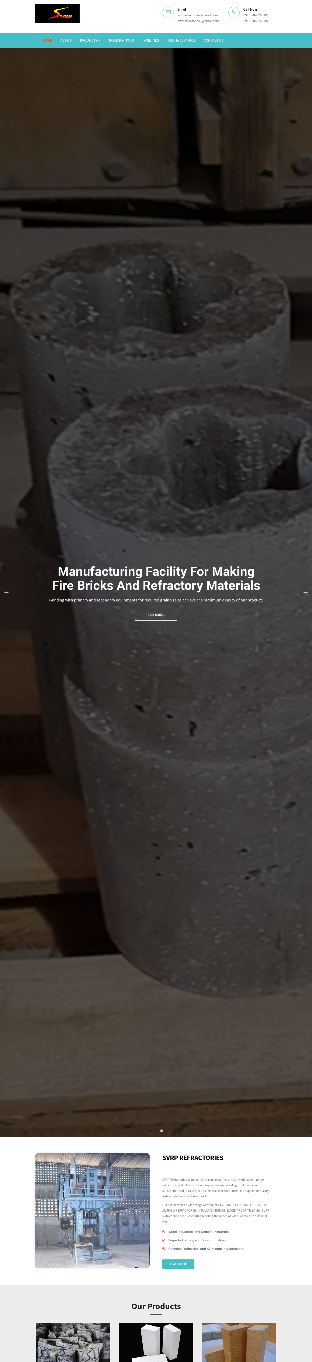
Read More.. (259, 611)
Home (47, 40)
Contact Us (214, 40)
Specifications (121, 40)
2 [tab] (156, 1131)
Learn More (178, 1264)
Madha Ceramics (181, 40)
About (66, 40)
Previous (6, 592)
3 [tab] (161, 1131)
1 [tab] (150, 1131)
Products (88, 40)
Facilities (150, 40)
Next (306, 592)
